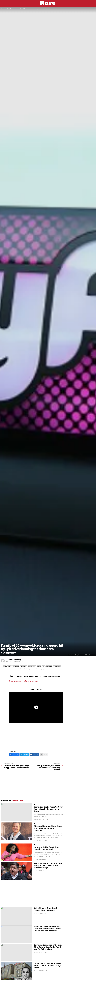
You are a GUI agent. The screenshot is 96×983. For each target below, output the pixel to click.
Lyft (43, 666)
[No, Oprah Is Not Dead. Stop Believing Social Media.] (16, 852)
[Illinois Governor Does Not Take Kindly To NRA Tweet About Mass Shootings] (16, 871)
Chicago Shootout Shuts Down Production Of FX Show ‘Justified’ (48, 828)
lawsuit (39, 666)
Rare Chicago (18, 800)
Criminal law (16, 666)
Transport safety (30, 669)
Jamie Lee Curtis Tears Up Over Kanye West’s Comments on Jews (48, 809)
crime (4, 666)
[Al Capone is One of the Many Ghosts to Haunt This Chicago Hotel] (16, 971)
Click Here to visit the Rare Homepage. (23, 681)
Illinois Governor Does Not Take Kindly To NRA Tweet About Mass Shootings (48, 865)
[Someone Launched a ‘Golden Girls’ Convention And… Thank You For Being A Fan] (16, 952)
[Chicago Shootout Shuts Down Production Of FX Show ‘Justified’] (16, 831)
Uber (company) (40, 669)
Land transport (31, 666)
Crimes (9, 666)
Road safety (49, 666)
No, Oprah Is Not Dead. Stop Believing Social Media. (46, 848)
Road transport (57, 666)
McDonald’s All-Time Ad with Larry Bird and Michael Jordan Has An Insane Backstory (47, 928)
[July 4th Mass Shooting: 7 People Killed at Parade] (16, 916)
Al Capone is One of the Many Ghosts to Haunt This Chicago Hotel (47, 965)
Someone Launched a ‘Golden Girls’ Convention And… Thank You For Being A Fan (48, 947)
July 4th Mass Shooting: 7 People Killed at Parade (45, 909)
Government (23, 666)
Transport (22, 669)
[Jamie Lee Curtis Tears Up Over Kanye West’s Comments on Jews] (16, 812)
